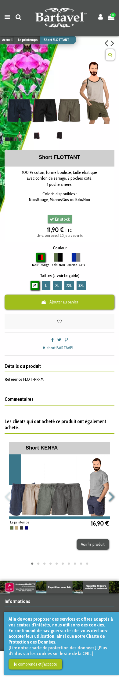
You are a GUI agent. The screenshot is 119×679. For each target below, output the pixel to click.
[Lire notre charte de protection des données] (52, 648)
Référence (13, 379)
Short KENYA (42, 448)
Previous (8, 497)
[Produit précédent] (107, 43)
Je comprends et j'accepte (35, 664)
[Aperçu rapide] (96, 517)
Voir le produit (93, 544)
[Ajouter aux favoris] (59, 321)
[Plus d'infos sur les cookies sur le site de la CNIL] (58, 650)
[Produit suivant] (112, 43)
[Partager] (52, 340)
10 (87, 563)
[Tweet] (59, 340)
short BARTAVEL (60, 348)
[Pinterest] (66, 340)
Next (111, 497)
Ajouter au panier (63, 302)
